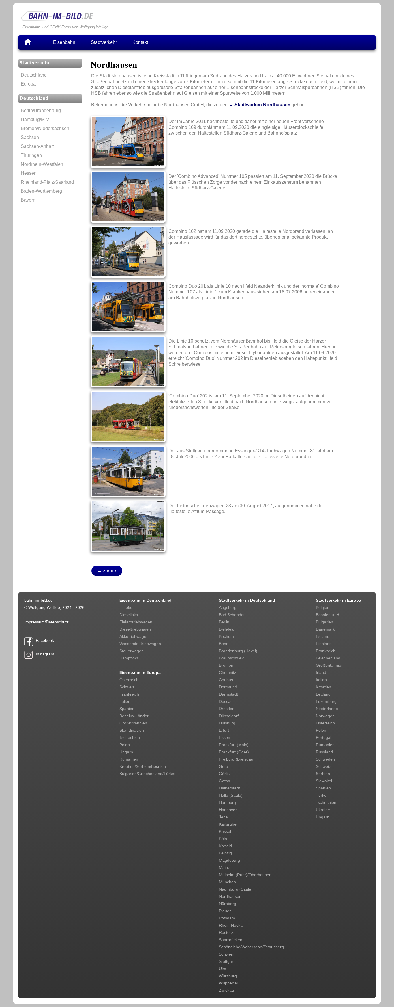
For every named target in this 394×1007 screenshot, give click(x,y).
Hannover (228, 809)
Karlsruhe (228, 824)
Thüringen (31, 155)
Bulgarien (324, 622)
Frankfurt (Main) (234, 744)
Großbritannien (133, 723)
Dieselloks (128, 614)
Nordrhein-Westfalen (42, 164)
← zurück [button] (107, 570)
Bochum (226, 636)
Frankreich (129, 694)
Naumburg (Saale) (236, 889)
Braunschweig (232, 658)
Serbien (323, 773)
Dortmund (228, 687)
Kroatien (323, 687)
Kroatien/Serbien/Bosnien (142, 766)
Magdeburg (229, 860)
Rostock (226, 932)
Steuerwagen (131, 651)
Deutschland (34, 75)
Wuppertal (228, 983)
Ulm (222, 968)
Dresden (226, 708)
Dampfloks (129, 658)
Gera (223, 766)
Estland (322, 636)
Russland (324, 752)
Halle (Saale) (231, 795)
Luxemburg (326, 701)
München (227, 882)
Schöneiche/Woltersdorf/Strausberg (251, 947)
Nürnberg (227, 903)
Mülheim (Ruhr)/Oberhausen (245, 874)
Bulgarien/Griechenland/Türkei (147, 773)
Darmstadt (228, 694)
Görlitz (225, 773)
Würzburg (228, 975)
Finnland (324, 643)
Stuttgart (226, 961)
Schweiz (126, 687)
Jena (223, 817)
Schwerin (227, 954)
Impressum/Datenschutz (46, 622)
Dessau (226, 701)
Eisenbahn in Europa (140, 672)
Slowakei (324, 781)
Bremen (226, 665)
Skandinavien (131, 730)
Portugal (323, 737)
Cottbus (226, 679)
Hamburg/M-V (35, 119)
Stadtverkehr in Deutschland (247, 600)
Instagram (45, 654)
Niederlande (327, 708)
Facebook (45, 640)
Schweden (325, 759)
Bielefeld (226, 629)
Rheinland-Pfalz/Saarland (47, 182)
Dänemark (325, 629)
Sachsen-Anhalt (37, 146)
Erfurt (224, 730)
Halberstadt (229, 788)
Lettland (323, 694)
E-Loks (125, 607)
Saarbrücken (230, 939)
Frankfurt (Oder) (234, 752)
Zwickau (226, 990)
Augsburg (228, 607)
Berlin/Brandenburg (41, 110)
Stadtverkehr (104, 42)
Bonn (223, 643)
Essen (224, 737)
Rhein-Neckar (231, 925)
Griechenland (328, 658)
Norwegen (325, 716)
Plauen (225, 910)
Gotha (224, 781)
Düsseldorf (229, 716)
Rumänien (128, 759)
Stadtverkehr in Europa (338, 600)
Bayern (28, 200)
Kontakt (140, 42)
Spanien (126, 708)
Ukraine (323, 809)
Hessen (29, 173)
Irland (321, 672)
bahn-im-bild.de (38, 600)
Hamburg (227, 802)
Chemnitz (227, 672)
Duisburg (227, 723)
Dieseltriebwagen (135, 629)
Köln (223, 838)
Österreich (128, 679)
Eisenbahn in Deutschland (145, 600)
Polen (124, 744)
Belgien (322, 607)
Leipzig (225, 853)
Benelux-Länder (134, 716)
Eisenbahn (64, 42)
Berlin (224, 622)
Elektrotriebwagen (135, 622)
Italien (124, 701)
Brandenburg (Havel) (238, 651)
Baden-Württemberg (41, 191)
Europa (28, 83)
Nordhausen (230, 896)
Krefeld (225, 845)
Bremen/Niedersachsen (45, 128)
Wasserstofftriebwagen (140, 643)
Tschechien (129, 737)
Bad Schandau (232, 614)
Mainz (224, 867)
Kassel (225, 831)
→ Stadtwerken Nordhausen (259, 104)
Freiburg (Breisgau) (237, 759)
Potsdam (227, 918)
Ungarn (126, 752)
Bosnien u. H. (328, 614)
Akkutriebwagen (134, 636)
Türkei (321, 795)
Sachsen (30, 137)
